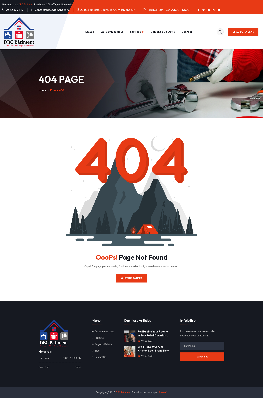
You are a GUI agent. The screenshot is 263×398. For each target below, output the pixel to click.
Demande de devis (163, 32)
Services (135, 32)
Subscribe (202, 356)
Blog (97, 350)
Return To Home (133, 278)
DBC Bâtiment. (123, 392)
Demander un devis (243, 32)
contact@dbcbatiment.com (52, 10)
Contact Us (100, 357)
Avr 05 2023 (146, 341)
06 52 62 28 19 (14, 10)
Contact (187, 32)
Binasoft (162, 392)
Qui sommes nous (112, 32)
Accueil (89, 32)
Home (42, 90)
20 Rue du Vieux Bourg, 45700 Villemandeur (107, 10)
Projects (99, 337)
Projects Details (103, 344)
